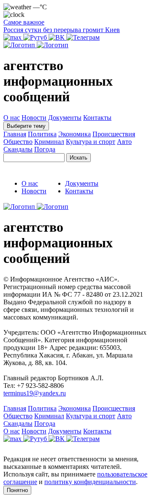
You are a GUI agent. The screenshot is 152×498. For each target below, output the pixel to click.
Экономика (74, 134)
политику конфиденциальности (90, 481)
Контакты (97, 117)
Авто (124, 141)
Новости (34, 117)
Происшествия (113, 134)
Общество (18, 141)
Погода (44, 149)
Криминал (49, 141)
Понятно (17, 490)
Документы (64, 117)
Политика (42, 134)
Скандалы (18, 149)
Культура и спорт (90, 141)
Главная (14, 134)
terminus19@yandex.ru (34, 393)
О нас (11, 117)
